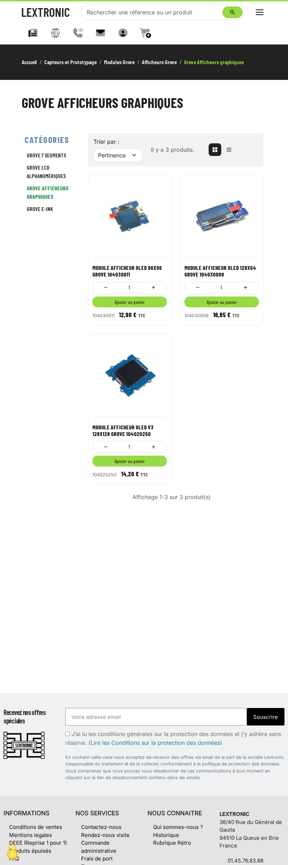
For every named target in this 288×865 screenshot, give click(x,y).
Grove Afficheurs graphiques (47, 192)
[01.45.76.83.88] (78, 33)
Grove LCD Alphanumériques (46, 171)
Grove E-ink (40, 208)
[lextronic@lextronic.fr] (100, 33)
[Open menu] (259, 12)
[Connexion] (123, 33)
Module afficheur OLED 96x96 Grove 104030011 (127, 271)
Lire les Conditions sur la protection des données (155, 742)
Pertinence (112, 155)
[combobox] (153, 12)
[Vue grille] (215, 149)
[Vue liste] (229, 149)
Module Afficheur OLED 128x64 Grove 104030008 (220, 271)
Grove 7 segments (46, 155)
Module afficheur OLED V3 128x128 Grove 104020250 (122, 430)
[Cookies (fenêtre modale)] (12, 853)
